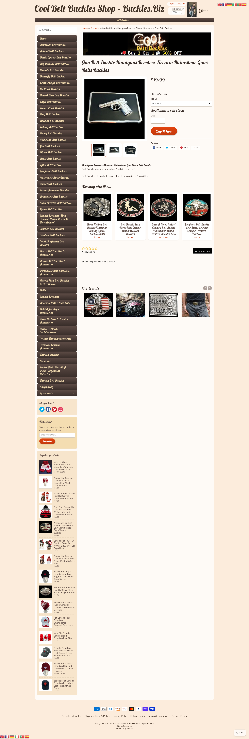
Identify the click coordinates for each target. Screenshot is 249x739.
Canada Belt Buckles (52, 70)
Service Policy (179, 716)
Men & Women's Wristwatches (49, 330)
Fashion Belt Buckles (52, 380)
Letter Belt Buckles (50, 165)
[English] (2, 736)
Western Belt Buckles (52, 235)
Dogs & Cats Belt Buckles (54, 95)
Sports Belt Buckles (51, 209)
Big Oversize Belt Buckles (54, 64)
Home (43, 38)
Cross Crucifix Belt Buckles (55, 83)
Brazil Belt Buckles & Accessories (52, 252)
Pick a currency (177, 9)
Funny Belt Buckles (51, 133)
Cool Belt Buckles (50, 89)
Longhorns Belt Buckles (53, 171)
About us (77, 716)
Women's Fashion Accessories (50, 346)
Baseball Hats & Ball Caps (55, 303)
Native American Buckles (54, 190)
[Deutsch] (12, 736)
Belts (43, 290)
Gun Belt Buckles (50, 146)
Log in (171, 4)
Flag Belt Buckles (50, 114)
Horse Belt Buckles (50, 158)
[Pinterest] (54, 409)
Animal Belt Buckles (51, 51)
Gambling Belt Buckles (53, 139)
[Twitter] (42, 409)
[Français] (7, 736)
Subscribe (47, 441)
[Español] (26, 736)
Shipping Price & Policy (97, 716)
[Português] (22, 736)
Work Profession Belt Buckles (52, 243)
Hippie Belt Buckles (51, 152)
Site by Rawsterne (124, 726)
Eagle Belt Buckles (50, 101)
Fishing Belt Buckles (51, 127)
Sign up (181, 4)
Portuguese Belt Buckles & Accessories (55, 272)
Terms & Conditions (158, 716)
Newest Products (49, 296)
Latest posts (46, 393)
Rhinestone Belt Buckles (53, 196)
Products (95, 28)
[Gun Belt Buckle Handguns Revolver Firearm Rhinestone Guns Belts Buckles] (98, 150)
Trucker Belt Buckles (52, 229)
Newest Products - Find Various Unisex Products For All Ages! (54, 219)
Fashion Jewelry (49, 354)
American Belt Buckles (53, 45)
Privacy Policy (120, 716)
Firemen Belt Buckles (52, 120)
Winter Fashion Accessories (55, 338)
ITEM (154, 99)
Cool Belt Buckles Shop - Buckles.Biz (99, 8)
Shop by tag (46, 387)
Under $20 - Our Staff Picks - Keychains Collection (53, 370)
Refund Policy (138, 716)
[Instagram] (60, 409)
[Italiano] (17, 736)
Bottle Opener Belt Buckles (55, 57)
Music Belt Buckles (51, 184)
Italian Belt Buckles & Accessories (53, 262)
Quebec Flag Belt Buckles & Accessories (54, 282)
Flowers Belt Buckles (52, 108)
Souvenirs (45, 361)
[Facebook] (48, 409)
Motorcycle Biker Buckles (54, 177)
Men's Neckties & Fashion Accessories (54, 320)
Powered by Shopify (124, 729)
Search (65, 716)
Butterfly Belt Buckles (52, 76)
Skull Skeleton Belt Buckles (55, 203)
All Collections (123, 20)
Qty (153, 116)
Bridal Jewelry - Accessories (49, 310)
